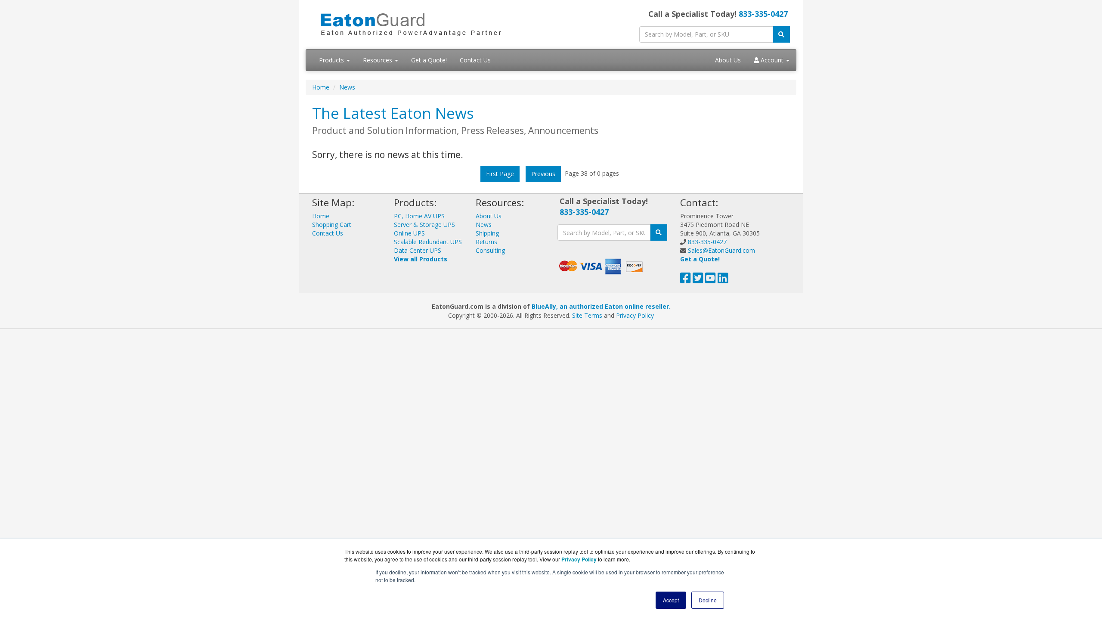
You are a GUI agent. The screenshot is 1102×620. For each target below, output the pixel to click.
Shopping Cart (331, 224)
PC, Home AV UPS (419, 216)
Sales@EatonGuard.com (721, 250)
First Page (500, 174)
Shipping (487, 233)
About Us (728, 60)
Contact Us (475, 60)
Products (332, 60)
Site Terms (587, 315)
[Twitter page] (698, 280)
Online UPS (409, 233)
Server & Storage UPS (424, 224)
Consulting (490, 250)
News (347, 87)
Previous (543, 174)
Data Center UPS (417, 250)
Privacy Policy (635, 315)
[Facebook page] (685, 280)
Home (320, 87)
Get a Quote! (429, 60)
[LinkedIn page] (723, 280)
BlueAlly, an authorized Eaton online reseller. (601, 306)
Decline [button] (708, 600)
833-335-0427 (763, 14)
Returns (486, 242)
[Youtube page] (710, 280)
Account (772, 60)
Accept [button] (671, 600)
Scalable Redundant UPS (428, 242)
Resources (378, 60)
